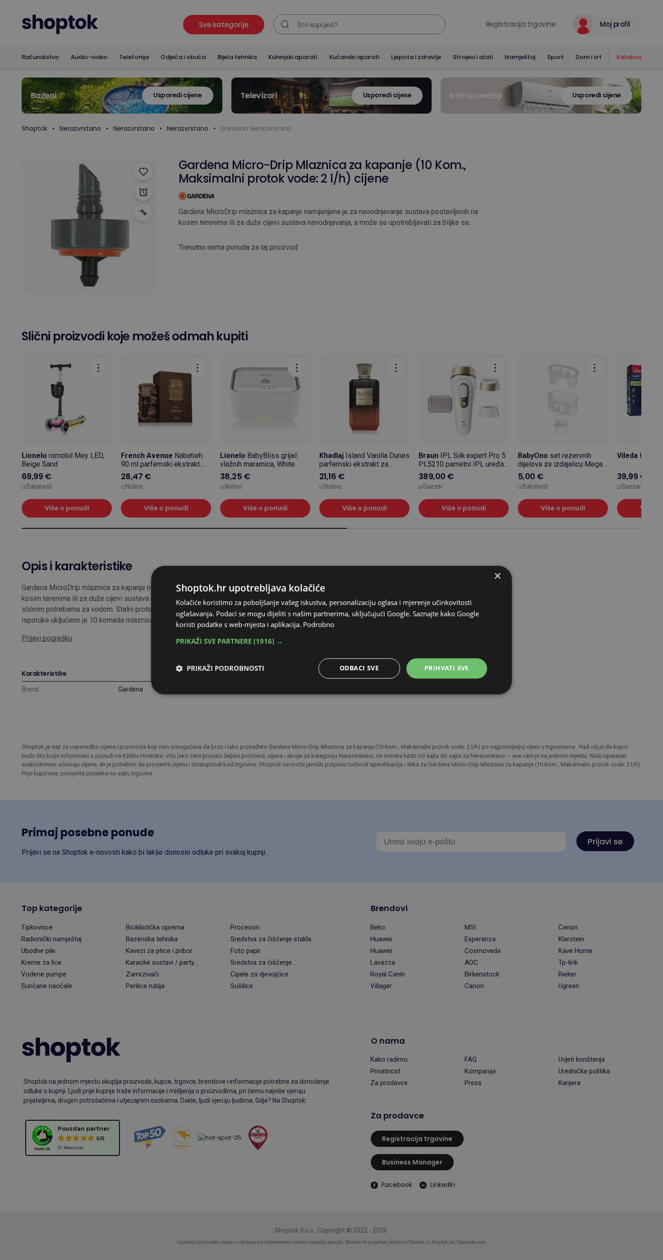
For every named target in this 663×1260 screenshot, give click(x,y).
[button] (331, 641)
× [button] (497, 576)
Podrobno (318, 624)
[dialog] (331, 630)
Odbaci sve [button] (359, 668)
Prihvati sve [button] (446, 668)
